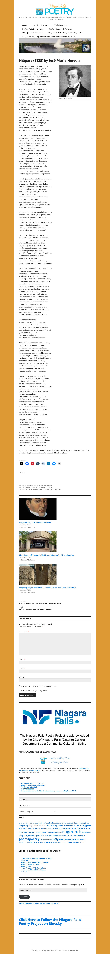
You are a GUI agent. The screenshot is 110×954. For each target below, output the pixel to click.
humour (82, 828)
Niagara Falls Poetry (48, 487)
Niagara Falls (29, 489)
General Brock (42, 828)
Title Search (59, 25)
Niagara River (39, 835)
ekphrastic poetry (25, 828)
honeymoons (66, 828)
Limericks (24, 860)
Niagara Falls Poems (33, 487)
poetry (46, 489)
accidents (22, 823)
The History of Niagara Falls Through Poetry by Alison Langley (46, 555)
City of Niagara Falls (56, 825)
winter (81, 843)
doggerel (86, 825)
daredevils (71, 825)
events (35, 828)
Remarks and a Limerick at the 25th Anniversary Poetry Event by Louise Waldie (49, 791)
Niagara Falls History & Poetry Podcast (34, 862)
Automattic (74, 950)
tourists (56, 843)
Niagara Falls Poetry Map (32, 29)
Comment (23, 632)
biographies (84, 823)
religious (58, 839)
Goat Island (51, 828)
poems (40, 489)
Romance (67, 839)
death (79, 825)
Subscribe (24, 897)
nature (45, 832)
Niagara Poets (26, 866)
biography (23, 825)
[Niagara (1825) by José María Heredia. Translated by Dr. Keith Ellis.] (38, 574)
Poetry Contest (26, 872)
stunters (22, 843)
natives (38, 832)
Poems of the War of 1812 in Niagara (33, 870)
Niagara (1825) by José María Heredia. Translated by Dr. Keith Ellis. (47, 588)
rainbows (50, 839)
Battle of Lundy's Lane (47, 823)
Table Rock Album (43, 842)
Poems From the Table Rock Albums (33, 868)
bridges (31, 825)
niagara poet (25, 835)
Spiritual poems (55, 489)
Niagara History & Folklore (60, 29)
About (24, 25)
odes (36, 489)
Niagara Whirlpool (53, 835)
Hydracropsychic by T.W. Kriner (32, 783)
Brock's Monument (39, 825)
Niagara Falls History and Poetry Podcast (66, 33)
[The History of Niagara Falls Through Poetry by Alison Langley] (38, 541)
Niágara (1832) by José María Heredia (35, 522)
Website (22, 677)
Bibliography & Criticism (32, 33)
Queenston (43, 839)
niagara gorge (86, 832)
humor (74, 828)
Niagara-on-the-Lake (55, 832)
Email (22, 668)
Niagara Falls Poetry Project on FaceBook (39, 903)
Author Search (40, 25)
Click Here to (50, 921)
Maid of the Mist (29, 832)
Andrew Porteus (46, 485)
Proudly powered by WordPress (43, 950)
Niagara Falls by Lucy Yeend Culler (33, 785)
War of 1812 (73, 842)
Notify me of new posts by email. (34, 690)
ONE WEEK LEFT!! (27, 789)
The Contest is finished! (29, 787)
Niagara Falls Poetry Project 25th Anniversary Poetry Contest (48, 37)
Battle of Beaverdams (32, 823)
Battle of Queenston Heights (67, 823)
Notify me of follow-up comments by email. (38, 686)
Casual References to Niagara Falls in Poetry (36, 858)
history (58, 828)
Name (22, 659)
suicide (30, 843)
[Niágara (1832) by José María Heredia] (38, 509)
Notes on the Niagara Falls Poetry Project (72, 835)
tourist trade (64, 843)
